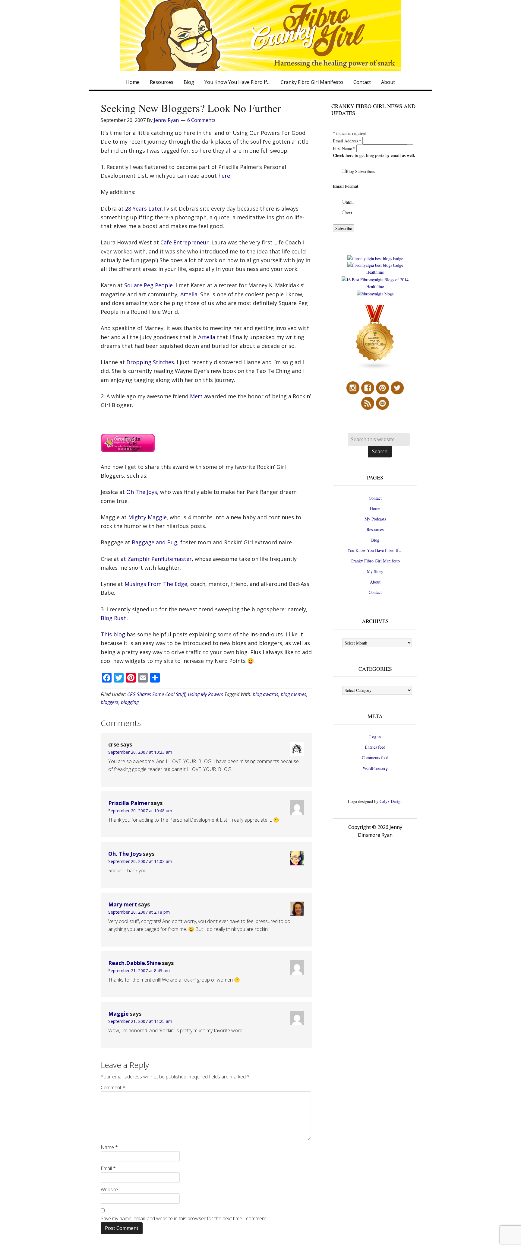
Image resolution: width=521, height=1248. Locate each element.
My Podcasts (375, 519)
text (349, 212)
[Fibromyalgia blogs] (375, 368)
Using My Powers (205, 694)
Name (109, 1147)
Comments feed (375, 757)
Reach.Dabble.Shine (134, 962)
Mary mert (122, 904)
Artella (188, 294)
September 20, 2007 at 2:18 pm (139, 912)
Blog (375, 540)
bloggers (109, 702)
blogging (130, 702)
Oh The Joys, (142, 491)
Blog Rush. (114, 618)
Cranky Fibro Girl (260, 35)
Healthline (375, 272)
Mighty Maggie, (148, 517)
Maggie (118, 1013)
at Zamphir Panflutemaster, (157, 558)
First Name (344, 148)
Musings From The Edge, (157, 583)
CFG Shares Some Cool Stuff (156, 694)
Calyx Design (391, 801)
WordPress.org (375, 768)
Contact (375, 498)
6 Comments (201, 120)
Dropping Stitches (150, 362)
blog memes (293, 694)
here (224, 175)
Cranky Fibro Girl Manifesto (375, 561)
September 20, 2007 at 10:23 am (140, 752)
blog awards (265, 694)
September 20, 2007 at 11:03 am (140, 861)
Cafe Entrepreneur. (185, 242)
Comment (113, 1087)
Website (109, 1189)
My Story (375, 571)
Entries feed (375, 747)
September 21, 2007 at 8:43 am (139, 970)
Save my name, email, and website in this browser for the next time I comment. (184, 1218)
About (375, 582)
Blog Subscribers (360, 171)
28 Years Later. (144, 208)
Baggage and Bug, (155, 542)
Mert (196, 396)
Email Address (347, 141)
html (350, 202)
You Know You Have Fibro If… (375, 550)
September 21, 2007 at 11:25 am (140, 1021)
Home (375, 508)
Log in (375, 737)
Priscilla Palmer (129, 803)
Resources (375, 529)
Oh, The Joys (125, 853)
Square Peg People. (149, 285)
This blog (113, 634)
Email (108, 1168)
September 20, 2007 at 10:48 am (140, 810)
